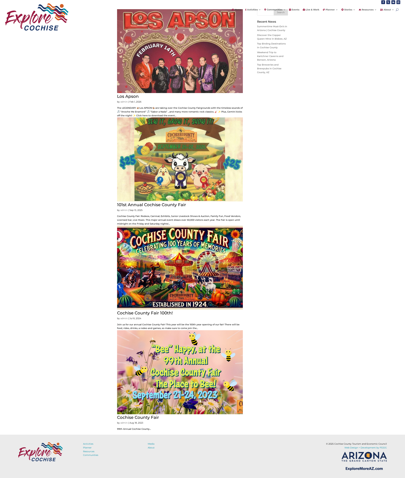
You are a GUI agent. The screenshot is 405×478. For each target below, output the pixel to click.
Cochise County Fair (138, 417)
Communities (274, 10)
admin (124, 101)
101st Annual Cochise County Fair (151, 204)
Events (295, 10)
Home (238, 10)
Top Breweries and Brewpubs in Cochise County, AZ (269, 68)
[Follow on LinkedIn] (393, 2)
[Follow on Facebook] (383, 2)
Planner (330, 10)
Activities (252, 10)
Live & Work (312, 10)
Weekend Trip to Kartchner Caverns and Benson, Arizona (270, 56)
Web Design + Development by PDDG (365, 447)
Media (151, 443)
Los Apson (128, 96)
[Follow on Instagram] (398, 2)
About (387, 10)
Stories (348, 10)
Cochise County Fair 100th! (145, 313)
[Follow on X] (388, 2)
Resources (367, 10)
